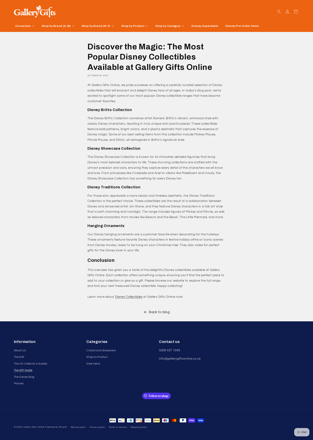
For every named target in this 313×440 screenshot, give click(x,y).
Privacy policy (97, 427)
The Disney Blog (24, 377)
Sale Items (93, 363)
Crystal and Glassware (101, 350)
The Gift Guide (23, 370)
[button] (279, 11)
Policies (19, 383)
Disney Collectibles (129, 296)
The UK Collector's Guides (30, 363)
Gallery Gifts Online (34, 427)
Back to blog (159, 312)
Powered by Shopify (56, 427)
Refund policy (78, 427)
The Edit (19, 357)
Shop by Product (97, 357)
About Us (20, 350)
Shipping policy (139, 427)
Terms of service (118, 427)
